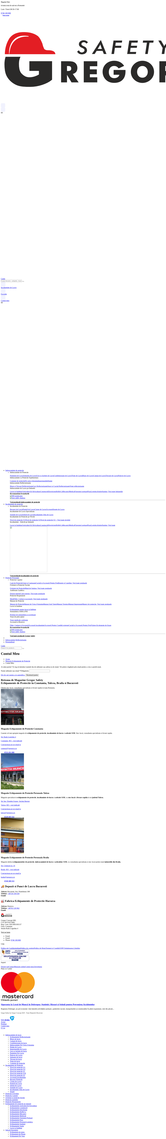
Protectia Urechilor (12, 1094)
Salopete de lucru (16, 1057)
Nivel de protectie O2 (17, 1069)
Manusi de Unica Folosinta (33, 604)
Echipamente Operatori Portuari (21, 1118)
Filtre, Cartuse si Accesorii (19, 625)
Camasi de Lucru (99, 476)
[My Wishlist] (83, 109)
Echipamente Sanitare (17, 1124)
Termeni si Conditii (52, 948)
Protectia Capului (11, 1096)
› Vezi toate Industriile (115, 491)
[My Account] (83, 105)
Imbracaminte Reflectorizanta (15, 640)
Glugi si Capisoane (29, 583)
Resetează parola (32, 675)
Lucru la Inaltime (16, 491)
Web (5, 1020)
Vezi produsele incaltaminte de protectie (24, 576)
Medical (72, 491)
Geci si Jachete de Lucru (45, 476)
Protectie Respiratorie (13, 1102)
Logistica (94, 491)
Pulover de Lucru (124, 476)
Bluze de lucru (15, 1039)
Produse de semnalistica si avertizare (23, 615)
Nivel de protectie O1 (17, 520)
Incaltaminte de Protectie (14, 1065)
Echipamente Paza (16, 1120)
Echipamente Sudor (17, 1126)
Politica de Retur (40, 948)
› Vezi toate (111, 525)
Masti (12, 599)
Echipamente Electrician (18, 1110)
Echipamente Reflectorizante (20, 1037)
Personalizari (10, 642)
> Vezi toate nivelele (62, 520)
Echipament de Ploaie (17, 1134)
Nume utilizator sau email (15, 671)
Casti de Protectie (16, 583)
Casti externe (25, 594)
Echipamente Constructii (18, 1108)
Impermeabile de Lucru (18, 1049)
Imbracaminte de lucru (13, 1035)
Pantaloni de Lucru (16, 476)
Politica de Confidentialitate (11, 948)
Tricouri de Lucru (112, 476)
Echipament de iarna (17, 1132)
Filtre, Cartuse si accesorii (23, 599)
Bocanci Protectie (16, 1079)
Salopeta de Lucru (29, 476)
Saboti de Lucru (28, 515)
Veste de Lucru (77, 476)
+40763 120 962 (13, 908)
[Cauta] (23, 281)
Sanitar (104, 491)
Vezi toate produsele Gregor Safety (22, 636)
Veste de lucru (15, 1061)
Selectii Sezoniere (11, 1130)
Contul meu (29, 967)
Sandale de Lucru (16, 515)
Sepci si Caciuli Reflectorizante (59, 486)
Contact (11, 967)
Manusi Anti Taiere (50, 604)
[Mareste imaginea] (87, 496)
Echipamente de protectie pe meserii (18, 1104)
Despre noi (5, 967)
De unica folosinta (31, 481)
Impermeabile (43, 481)
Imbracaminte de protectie (14, 470)
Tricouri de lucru (16, 1059)
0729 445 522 (9, 817)
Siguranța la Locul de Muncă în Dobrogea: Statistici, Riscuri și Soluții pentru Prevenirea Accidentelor (48, 1004)
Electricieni (52, 491)
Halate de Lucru (15, 1047)
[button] (3, 279)
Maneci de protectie (89, 604)
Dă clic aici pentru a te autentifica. (13, 675)
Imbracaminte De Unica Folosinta (22, 1045)
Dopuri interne (15, 594)
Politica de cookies (27, 948)
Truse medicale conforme (19, 620)
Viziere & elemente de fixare (101, 625)
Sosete (12, 1092)
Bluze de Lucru (87, 476)
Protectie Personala (12, 578)
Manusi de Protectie (17, 604)
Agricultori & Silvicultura (31, 491)
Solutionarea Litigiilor (72, 948)
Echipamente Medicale (18, 1116)
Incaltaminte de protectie (14, 504)
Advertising (38, 967)
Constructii (44, 491)
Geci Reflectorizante (40, 486)
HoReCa (59, 491)
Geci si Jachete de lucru (18, 1051)
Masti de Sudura (30, 588)
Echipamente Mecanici (18, 1114)
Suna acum (6, 15)
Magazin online (19, 967)
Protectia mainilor (11, 1100)
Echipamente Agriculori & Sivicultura (23, 1106)
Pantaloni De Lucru (17, 1053)
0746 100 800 (16, 940)
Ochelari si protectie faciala (15, 1098)
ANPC (61, 948)
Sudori (99, 491)
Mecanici (65, 491)
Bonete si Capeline (65, 583)
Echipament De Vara (17, 1136)
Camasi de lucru (15, 1041)
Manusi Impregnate (75, 604)
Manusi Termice (62, 604)
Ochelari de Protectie (17, 588)
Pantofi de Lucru (29, 509)
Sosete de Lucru (58, 509)
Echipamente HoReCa (18, 1112)
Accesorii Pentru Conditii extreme (56, 625)
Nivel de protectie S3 (47, 520)
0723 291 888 (9, 752)
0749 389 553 (9, 881)
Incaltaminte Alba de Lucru (43, 515)
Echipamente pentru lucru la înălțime (23, 609)
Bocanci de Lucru (16, 509)
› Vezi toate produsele (79, 583)
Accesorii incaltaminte (36, 625)
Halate (50, 481)
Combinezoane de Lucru (63, 476)
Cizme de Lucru (40, 509)
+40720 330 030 (13, 894)
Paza (89, 491)
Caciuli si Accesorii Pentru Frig (47, 583)
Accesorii (49, 509)
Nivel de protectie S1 (32, 520)
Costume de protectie (17, 481)
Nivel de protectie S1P (18, 1073)
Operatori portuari (81, 491)
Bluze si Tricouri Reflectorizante (21, 486)
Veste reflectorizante (77, 486)
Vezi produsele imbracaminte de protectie (25, 502)
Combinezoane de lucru (18, 1043)
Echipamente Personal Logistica (21, 1122)
